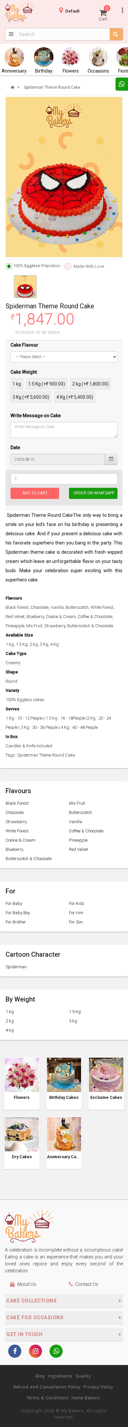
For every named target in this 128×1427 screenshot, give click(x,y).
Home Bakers (86, 1397)
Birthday (44, 71)
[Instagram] (35, 1351)
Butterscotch (80, 812)
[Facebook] (14, 1351)
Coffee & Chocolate (86, 830)
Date (15, 447)
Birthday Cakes (63, 1097)
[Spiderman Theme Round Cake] (64, 177)
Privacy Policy (98, 1386)
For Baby (14, 903)
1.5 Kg (75, 1011)
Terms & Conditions (48, 1397)
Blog (40, 1376)
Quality (83, 1376)
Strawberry (16, 821)
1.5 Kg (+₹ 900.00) (46, 384)
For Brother (16, 921)
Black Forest (17, 803)
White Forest (17, 830)
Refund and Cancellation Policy (46, 1386)
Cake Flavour (24, 345)
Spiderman (16, 966)
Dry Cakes (22, 1157)
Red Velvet (78, 849)
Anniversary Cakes (64, 1157)
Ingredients (60, 1376)
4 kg (10, 1030)
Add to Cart (35, 493)
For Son (76, 921)
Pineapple (78, 840)
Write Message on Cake (36, 415)
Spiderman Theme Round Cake (52, 87)
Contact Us (86, 1284)
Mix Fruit (77, 803)
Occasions (98, 71)
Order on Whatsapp (93, 493)
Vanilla (75, 821)
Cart (103, 13)
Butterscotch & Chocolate (29, 858)
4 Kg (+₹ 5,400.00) (74, 397)
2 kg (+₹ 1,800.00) (90, 384)
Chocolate (15, 812)
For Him (76, 912)
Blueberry (14, 849)
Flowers (71, 71)
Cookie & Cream (20, 840)
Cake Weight (24, 372)
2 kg (10, 1020)
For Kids (76, 903)
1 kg (16, 384)
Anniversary (14, 71)
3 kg (73, 1020)
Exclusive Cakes (106, 1097)
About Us (26, 1284)
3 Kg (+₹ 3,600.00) (30, 397)
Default (72, 11)
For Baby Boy (18, 912)
